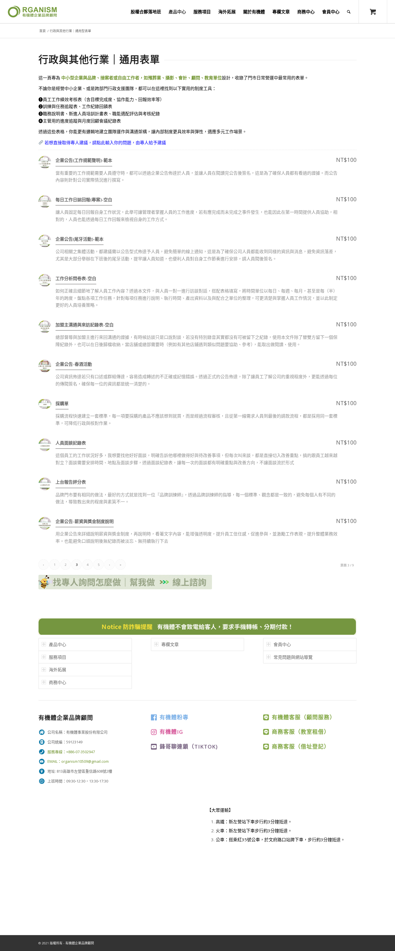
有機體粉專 (174, 717)
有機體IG (171, 731)
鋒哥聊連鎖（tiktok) (189, 746)
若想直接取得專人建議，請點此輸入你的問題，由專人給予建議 (104, 142)
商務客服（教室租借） (301, 731)
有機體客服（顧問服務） (303, 717)
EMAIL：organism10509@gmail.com (78, 761)
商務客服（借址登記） (301, 746)
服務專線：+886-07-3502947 (71, 751)
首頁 (42, 31)
